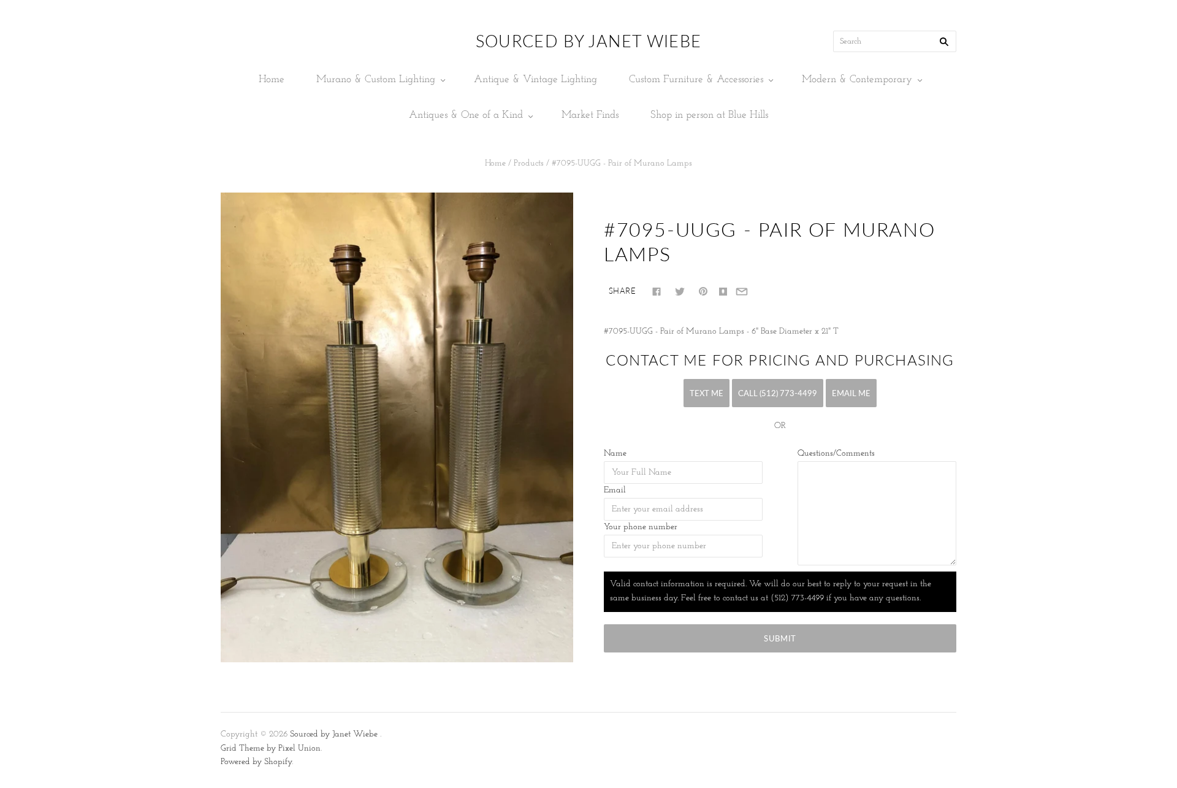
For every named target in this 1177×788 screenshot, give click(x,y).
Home (271, 79)
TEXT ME (706, 393)
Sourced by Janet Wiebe (334, 734)
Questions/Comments (836, 453)
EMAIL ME (851, 393)
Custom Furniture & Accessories (696, 79)
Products (529, 163)
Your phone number (640, 527)
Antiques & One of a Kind (466, 115)
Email (615, 490)
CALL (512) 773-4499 (777, 393)
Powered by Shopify (256, 762)
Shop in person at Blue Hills (709, 115)
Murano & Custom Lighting (375, 79)
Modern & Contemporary (857, 79)
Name (615, 453)
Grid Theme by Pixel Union (271, 748)
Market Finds (590, 115)
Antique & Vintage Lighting (535, 79)
